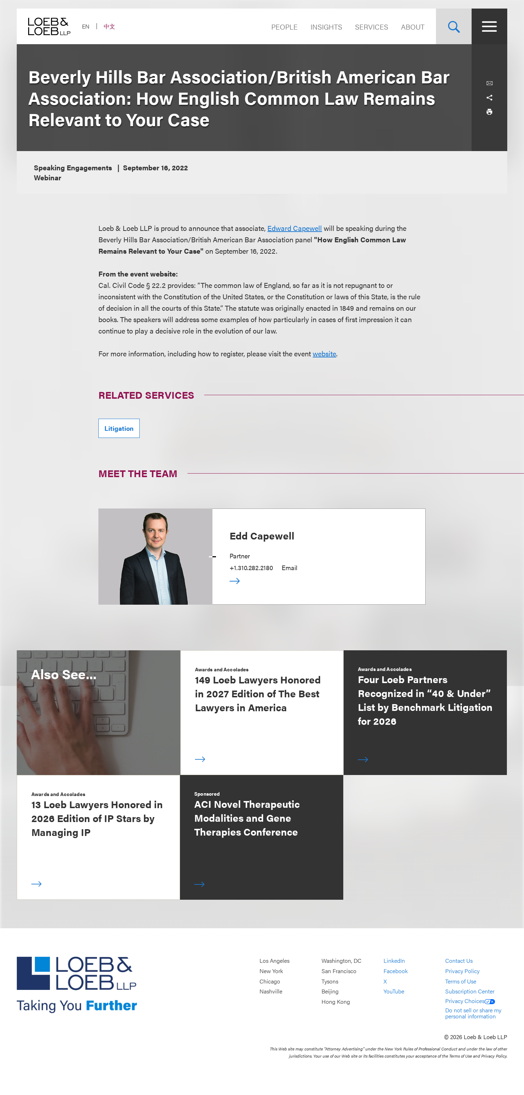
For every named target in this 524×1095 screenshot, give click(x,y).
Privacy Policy (462, 971)
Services (371, 26)
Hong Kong (336, 1001)
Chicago (270, 981)
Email (289, 567)
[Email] (489, 83)
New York (271, 971)
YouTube (394, 991)
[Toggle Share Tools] (489, 98)
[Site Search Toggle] (454, 26)
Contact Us (459, 961)
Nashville (271, 991)
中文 (109, 26)
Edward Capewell (294, 228)
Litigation (119, 428)
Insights (326, 26)
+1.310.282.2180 (251, 567)
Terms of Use (460, 981)
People (284, 26)
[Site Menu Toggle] (489, 26)
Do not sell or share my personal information (473, 1013)
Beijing (330, 991)
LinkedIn (394, 961)
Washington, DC (341, 961)
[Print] (489, 112)
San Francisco (339, 971)
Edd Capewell (262, 535)
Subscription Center (469, 991)
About (413, 26)
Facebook (396, 971)
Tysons (330, 981)
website (324, 353)
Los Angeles (274, 961)
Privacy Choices (464, 1001)
